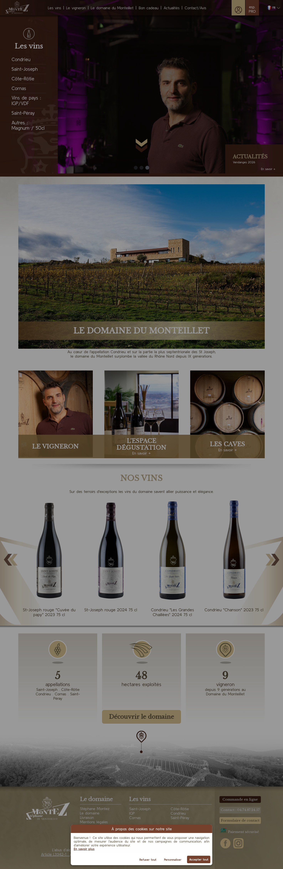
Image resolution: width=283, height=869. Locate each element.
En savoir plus (84, 849)
